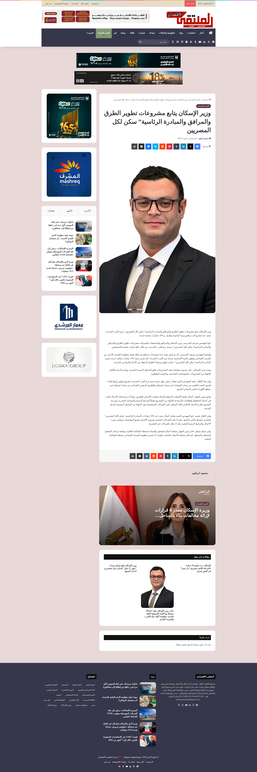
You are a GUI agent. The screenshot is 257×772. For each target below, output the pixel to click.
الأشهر (69, 211)
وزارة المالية (52, 705)
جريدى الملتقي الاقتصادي (108, 757)
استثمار (192, 33)
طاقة (132, 33)
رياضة (123, 33)
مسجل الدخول (193, 645)
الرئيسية (95, 3)
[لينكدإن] (183, 146)
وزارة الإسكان (66, 705)
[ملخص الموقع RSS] (179, 705)
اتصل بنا (75, 3)
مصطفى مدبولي (81, 705)
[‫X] (190, 146)
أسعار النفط (76, 685)
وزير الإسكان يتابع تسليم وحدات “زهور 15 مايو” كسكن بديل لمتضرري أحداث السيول (120, 568)
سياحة (152, 33)
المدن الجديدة (104, 33)
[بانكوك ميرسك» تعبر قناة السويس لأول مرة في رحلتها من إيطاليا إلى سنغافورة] (84, 226)
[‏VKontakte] (147, 456)
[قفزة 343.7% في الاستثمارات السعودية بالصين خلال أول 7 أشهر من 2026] (84, 280)
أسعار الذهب (90, 685)
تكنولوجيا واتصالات (167, 33)
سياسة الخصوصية (61, 3)
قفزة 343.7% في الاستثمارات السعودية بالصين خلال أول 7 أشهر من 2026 (60, 280)
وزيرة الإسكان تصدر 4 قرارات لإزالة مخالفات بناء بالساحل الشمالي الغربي (182, 515)
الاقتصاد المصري (51, 685)
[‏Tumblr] (176, 146)
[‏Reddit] (162, 146)
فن (115, 33)
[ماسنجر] (148, 146)
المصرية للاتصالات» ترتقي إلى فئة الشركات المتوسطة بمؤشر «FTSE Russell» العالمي (60, 251)
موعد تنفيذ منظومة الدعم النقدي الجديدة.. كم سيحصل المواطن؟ (61, 238)
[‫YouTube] (186, 705)
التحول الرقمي (51, 690)
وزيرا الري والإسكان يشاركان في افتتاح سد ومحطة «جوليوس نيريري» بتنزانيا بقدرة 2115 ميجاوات (120, 727)
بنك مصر (47, 700)
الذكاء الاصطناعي (71, 695)
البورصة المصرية (68, 690)
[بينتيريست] (169, 146)
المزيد (91, 33)
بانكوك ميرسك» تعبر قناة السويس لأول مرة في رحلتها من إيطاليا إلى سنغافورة (60, 225)
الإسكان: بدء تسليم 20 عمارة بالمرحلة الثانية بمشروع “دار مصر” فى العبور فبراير (196, 568)
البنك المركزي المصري (86, 690)
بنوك (181, 33)
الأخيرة (87, 211)
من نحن (48, 3)
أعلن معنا (85, 3)
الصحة (58, 695)
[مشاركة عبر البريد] (141, 146)
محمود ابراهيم (203, 138)
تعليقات (51, 211)
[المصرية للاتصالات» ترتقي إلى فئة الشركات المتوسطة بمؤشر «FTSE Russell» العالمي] (84, 252)
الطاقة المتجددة (89, 700)
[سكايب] (155, 146)
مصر (93, 705)
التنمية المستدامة (88, 695)
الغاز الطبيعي (74, 700)
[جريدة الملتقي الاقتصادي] (191, 19)
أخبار (202, 33)
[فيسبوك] (197, 146)
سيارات (142, 33)
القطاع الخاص (59, 700)
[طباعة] (134, 146)
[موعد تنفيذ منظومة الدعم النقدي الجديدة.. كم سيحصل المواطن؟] (84, 239)
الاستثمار (65, 685)
